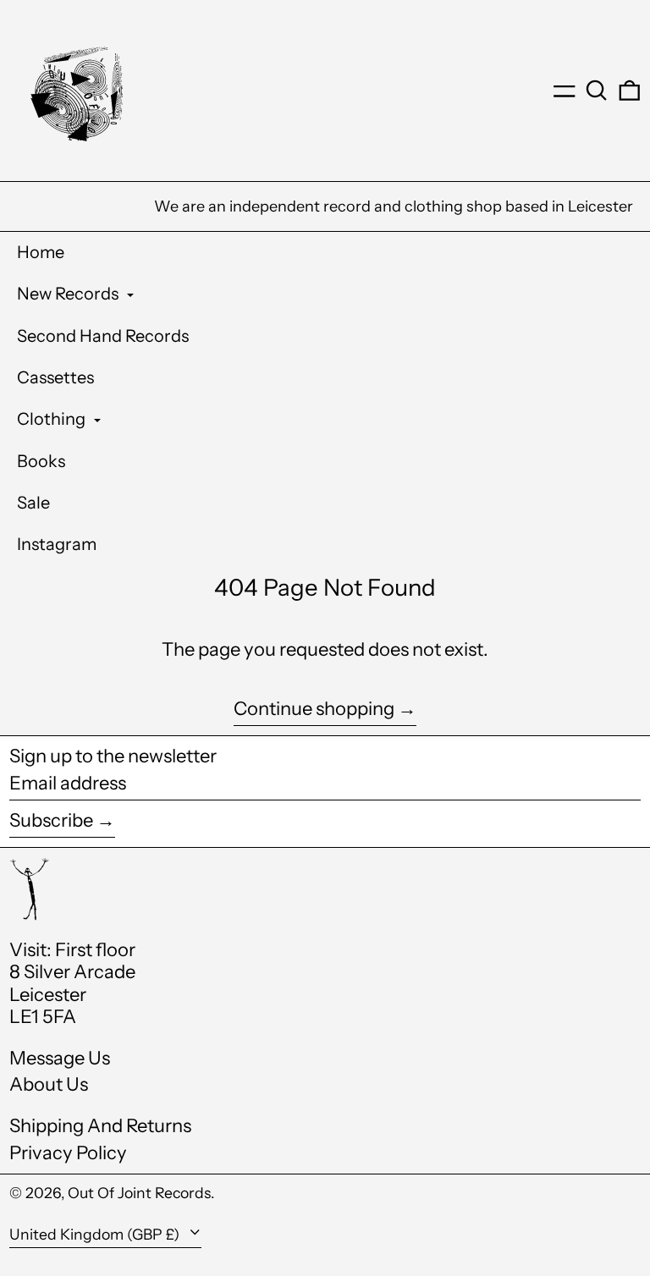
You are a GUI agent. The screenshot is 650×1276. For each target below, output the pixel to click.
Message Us (59, 1058)
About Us (48, 1084)
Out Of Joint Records (139, 1193)
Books (41, 461)
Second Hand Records (103, 336)
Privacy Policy (68, 1152)
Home (40, 252)
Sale (33, 502)
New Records (69, 293)
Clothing (53, 419)
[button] (597, 90)
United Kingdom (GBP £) (96, 1234)
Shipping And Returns (100, 1125)
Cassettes (55, 377)
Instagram (56, 544)
